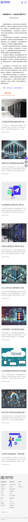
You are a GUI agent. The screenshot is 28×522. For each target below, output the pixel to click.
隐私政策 (12, 507)
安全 (2, 498)
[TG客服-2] (26, 161)
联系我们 (12, 505)
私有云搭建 (12, 495)
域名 (19, 484)
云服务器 (3, 489)
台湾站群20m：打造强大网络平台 (14, 87)
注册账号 (22, 2)
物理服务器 (3, 484)
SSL (2, 501)
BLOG (11, 501)
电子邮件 (20, 486)
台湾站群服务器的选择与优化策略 (14, 371)
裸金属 (2, 486)
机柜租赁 (12, 491)
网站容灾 (3, 505)
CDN (2, 493)
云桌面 (2, 495)
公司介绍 (12, 503)
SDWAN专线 (13, 484)
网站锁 (2, 503)
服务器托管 (12, 489)
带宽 (11, 493)
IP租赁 (11, 486)
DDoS (2, 491)
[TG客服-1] (26, 158)
